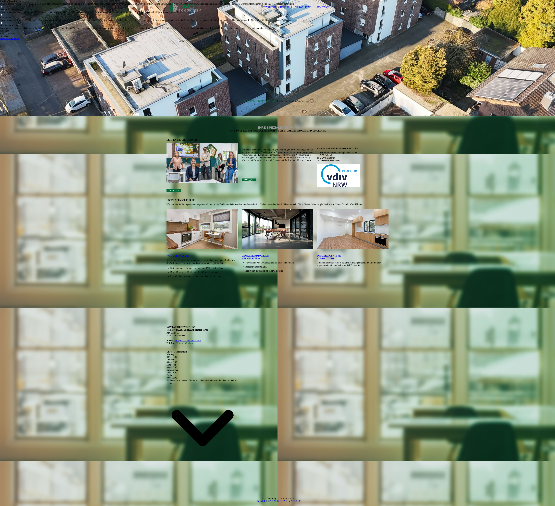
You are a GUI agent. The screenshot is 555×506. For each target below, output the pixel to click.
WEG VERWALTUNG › (178, 256)
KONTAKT (323, 7)
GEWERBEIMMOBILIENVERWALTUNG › (255, 257)
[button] (147, 30)
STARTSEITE (270, 7)
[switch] (1, 15)
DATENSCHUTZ (276, 501)
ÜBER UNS (286, 7)
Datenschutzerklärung (10, 38)
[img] (184, 7)
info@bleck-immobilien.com (187, 340)
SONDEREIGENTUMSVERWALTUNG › (329, 257)
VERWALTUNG (303, 7)
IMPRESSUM (294, 501)
